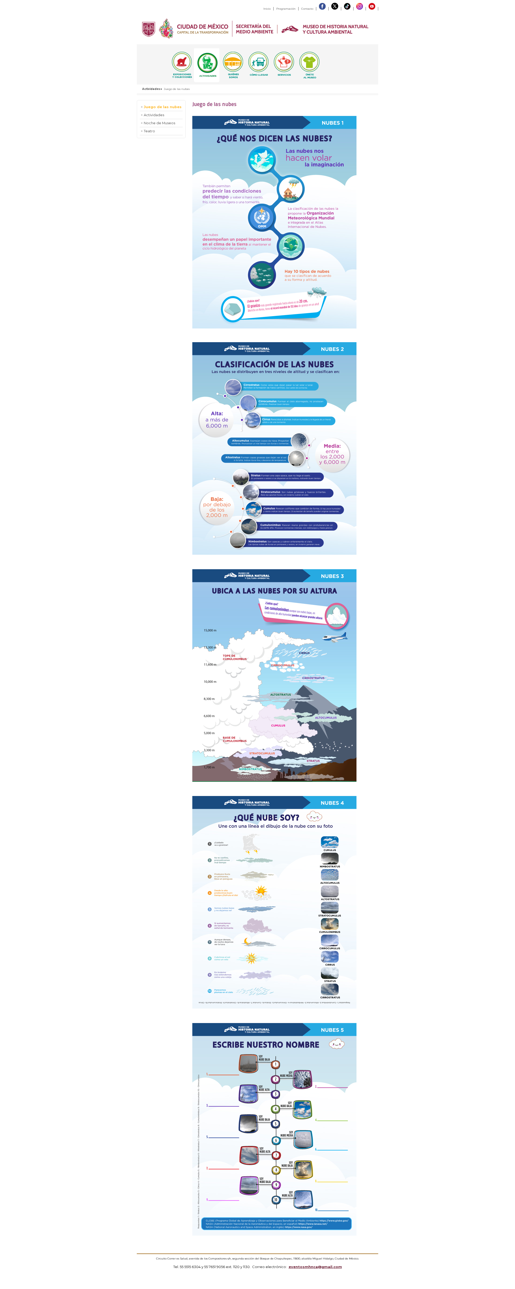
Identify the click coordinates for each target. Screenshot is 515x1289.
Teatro (149, 131)
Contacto (307, 8)
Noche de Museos (159, 123)
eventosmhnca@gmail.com (315, 1267)
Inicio (267, 8)
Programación (286, 8)
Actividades (151, 89)
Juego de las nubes (163, 107)
